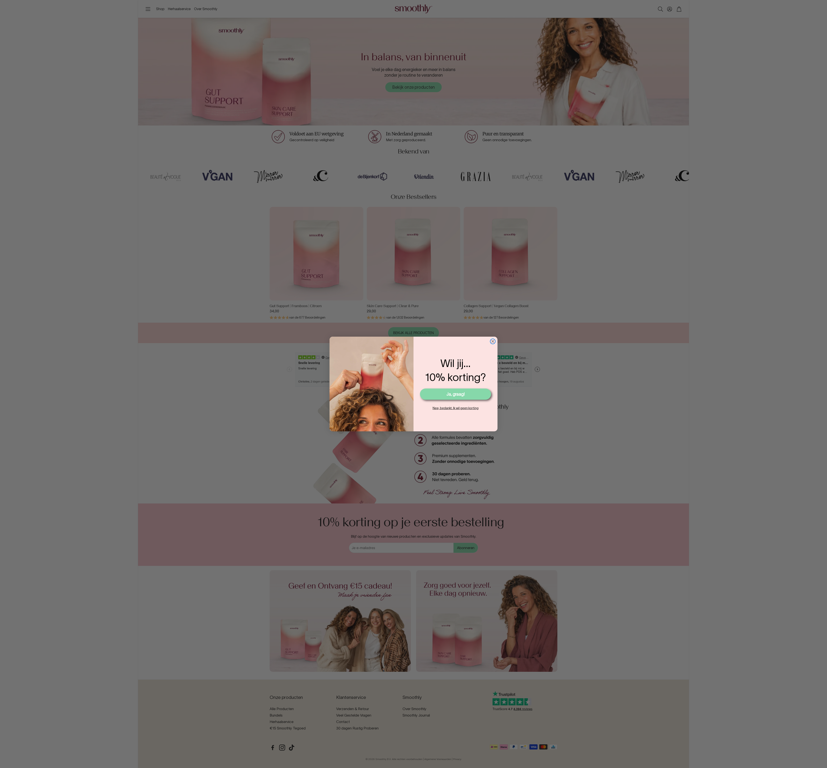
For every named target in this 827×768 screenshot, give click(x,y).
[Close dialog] (492, 341)
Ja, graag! (455, 394)
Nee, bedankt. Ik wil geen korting (456, 408)
